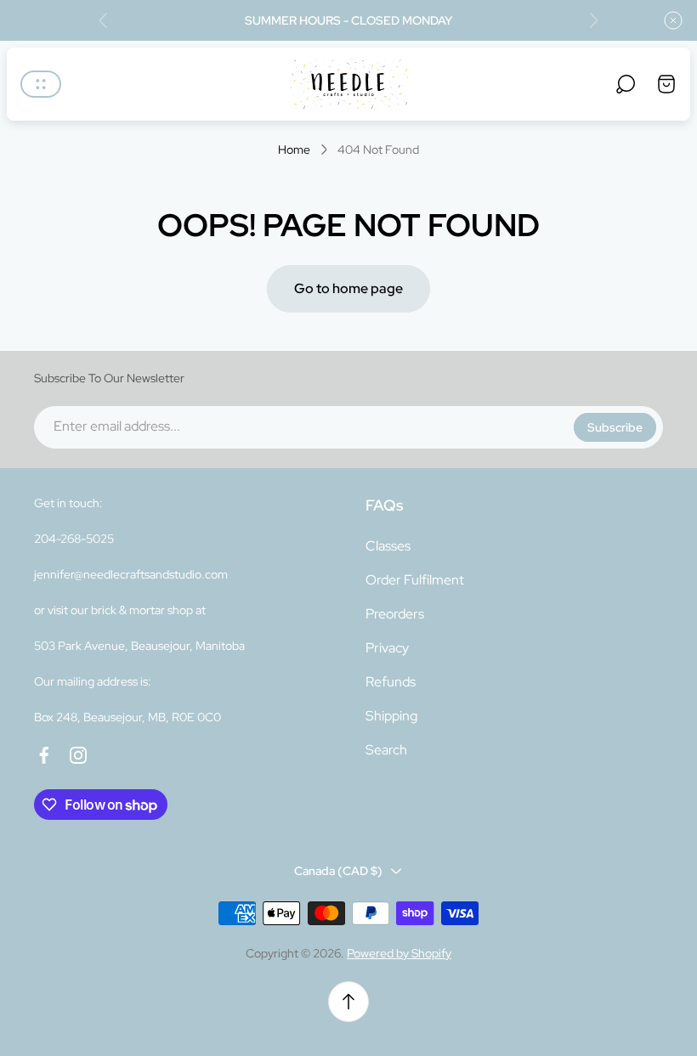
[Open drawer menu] (40, 84)
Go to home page (348, 288)
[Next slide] (593, 20)
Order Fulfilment (415, 580)
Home (294, 150)
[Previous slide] (104, 20)
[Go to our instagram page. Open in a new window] (78, 755)
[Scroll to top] (348, 1001)
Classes (388, 546)
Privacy (387, 648)
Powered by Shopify (399, 953)
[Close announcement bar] (673, 20)
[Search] (625, 84)
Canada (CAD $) (338, 870)
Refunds (391, 682)
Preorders (395, 614)
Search (386, 750)
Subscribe (615, 427)
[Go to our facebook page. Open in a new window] (44, 755)
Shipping (391, 716)
